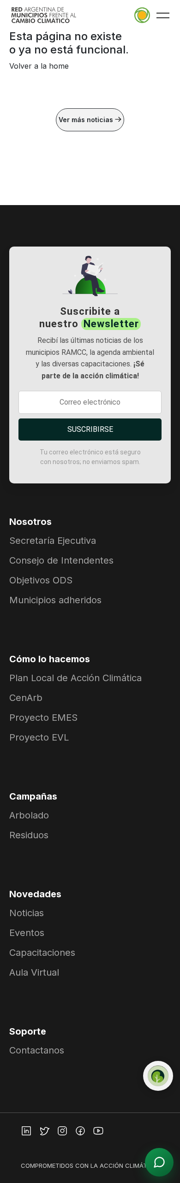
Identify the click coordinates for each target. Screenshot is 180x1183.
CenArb (25, 697)
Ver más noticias (87, 120)
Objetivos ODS (40, 580)
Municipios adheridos (55, 600)
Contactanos (36, 1050)
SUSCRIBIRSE (90, 429)
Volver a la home (39, 66)
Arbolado (29, 815)
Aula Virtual (34, 972)
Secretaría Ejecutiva (52, 540)
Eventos (26, 932)
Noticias (26, 912)
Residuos (28, 835)
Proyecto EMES (43, 717)
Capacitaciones (42, 952)
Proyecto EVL (39, 737)
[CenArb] (158, 1076)
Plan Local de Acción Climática (75, 677)
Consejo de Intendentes (61, 560)
